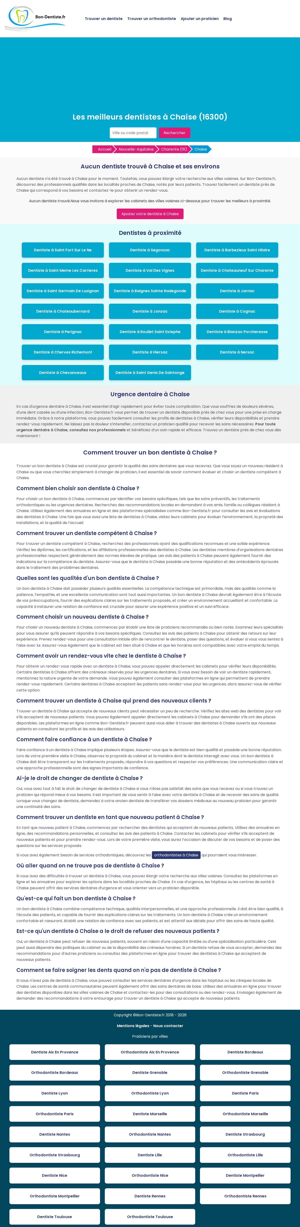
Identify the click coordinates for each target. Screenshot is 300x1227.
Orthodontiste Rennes (245, 1196)
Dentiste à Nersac (237, 352)
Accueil (104, 149)
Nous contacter (168, 1026)
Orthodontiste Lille (245, 1155)
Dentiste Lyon (54, 1093)
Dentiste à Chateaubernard (63, 311)
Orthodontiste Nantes (150, 1134)
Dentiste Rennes (150, 1196)
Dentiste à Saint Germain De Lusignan (63, 291)
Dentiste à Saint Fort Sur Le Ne (63, 250)
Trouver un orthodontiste (151, 18)
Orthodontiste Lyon (150, 1093)
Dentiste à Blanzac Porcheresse (237, 331)
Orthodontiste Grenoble (245, 1072)
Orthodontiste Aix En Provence (150, 1052)
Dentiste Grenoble (149, 1072)
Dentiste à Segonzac (150, 250)
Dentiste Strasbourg (245, 1134)
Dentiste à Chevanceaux (62, 372)
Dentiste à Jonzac (150, 311)
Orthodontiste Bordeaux (54, 1072)
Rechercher (175, 133)
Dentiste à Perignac (63, 331)
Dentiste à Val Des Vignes (150, 270)
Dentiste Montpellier (245, 1175)
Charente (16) (174, 149)
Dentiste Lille (150, 1155)
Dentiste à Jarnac (237, 291)
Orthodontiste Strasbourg (55, 1155)
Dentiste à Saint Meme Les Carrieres (63, 270)
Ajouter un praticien (200, 18)
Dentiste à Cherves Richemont (63, 352)
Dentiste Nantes (54, 1134)
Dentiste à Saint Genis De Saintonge (150, 372)
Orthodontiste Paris (55, 1114)
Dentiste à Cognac (237, 311)
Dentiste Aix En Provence (54, 1052)
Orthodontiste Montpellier (55, 1196)
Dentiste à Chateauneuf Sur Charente (237, 270)
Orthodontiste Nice (150, 1175)
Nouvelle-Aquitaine (136, 149)
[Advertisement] (150, 76)
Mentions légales (133, 1026)
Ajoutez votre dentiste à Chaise (150, 214)
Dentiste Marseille (150, 1114)
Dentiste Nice (54, 1175)
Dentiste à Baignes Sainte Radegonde (150, 291)
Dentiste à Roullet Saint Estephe (150, 331)
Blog (227, 18)
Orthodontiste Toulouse (150, 1216)
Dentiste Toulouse (54, 1216)
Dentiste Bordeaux (245, 1052)
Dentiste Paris (245, 1093)
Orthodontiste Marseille (245, 1114)
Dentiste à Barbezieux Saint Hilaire (237, 250)
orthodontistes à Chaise (176, 855)
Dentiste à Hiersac (150, 352)
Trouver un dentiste (104, 18)
